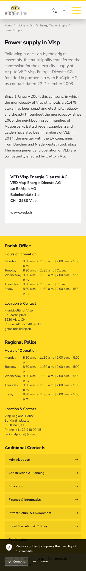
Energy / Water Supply (53, 25)
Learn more (39, 561)
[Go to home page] (16, 10)
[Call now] (55, 10)
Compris (19, 561)
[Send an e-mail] (65, 10)
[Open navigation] (76, 10)
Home (8, 25)
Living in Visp (25, 25)
